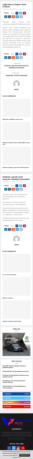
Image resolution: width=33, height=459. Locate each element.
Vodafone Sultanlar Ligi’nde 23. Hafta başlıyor (16, 167)
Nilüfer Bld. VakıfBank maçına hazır (13, 119)
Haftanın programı (8, 298)
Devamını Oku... (17, 457)
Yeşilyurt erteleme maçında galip (12, 321)
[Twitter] (14, 448)
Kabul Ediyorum (24, 455)
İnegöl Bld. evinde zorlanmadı (16, 75)
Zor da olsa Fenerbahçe (9, 274)
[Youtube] (23, 448)
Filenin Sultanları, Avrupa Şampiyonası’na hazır (16, 371)
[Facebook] (9, 448)
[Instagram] (18, 448)
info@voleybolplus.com (18, 439)
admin (7, 9)
